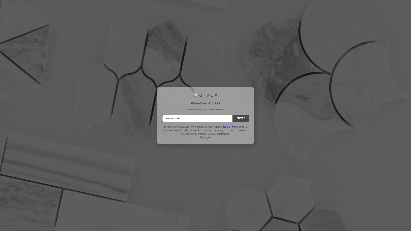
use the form (229, 126)
